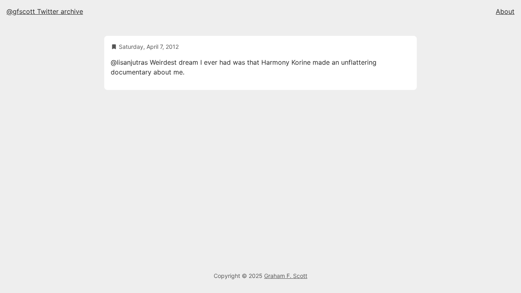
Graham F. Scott (285, 275)
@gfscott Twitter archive (45, 11)
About (505, 11)
